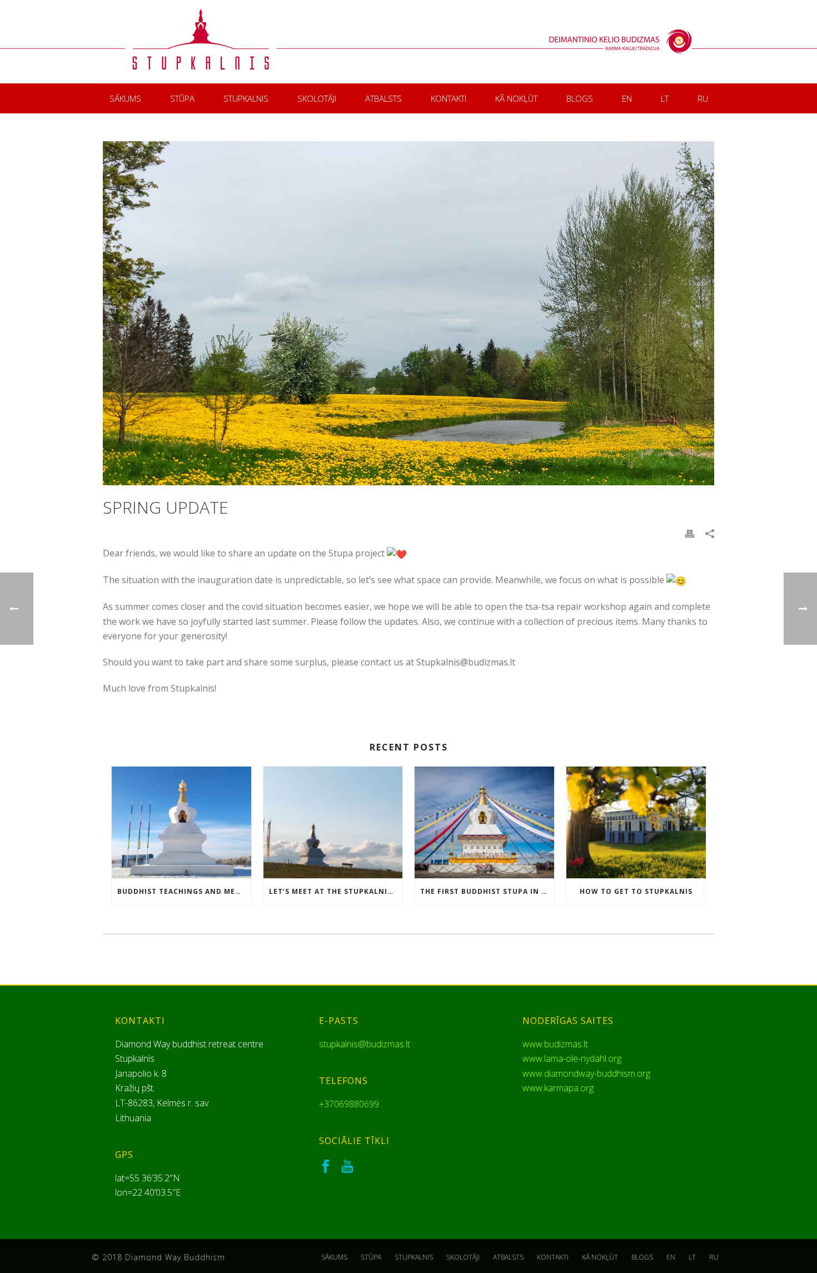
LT (665, 98)
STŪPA (182, 98)
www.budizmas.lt (555, 1044)
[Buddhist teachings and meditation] (181, 822)
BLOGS (579, 98)
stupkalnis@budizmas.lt (364, 1044)
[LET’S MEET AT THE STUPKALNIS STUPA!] (333, 822)
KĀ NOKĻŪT (516, 98)
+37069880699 (349, 1104)
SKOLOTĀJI (316, 98)
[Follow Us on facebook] (325, 1167)
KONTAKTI (448, 98)
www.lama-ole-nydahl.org (571, 1058)
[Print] (689, 533)
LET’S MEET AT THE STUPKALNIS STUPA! (336, 891)
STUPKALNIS (245, 98)
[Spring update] (408, 313)
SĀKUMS (125, 98)
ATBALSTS (383, 98)
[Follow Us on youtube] (347, 1167)
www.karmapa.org (558, 1088)
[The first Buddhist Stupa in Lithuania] (484, 822)
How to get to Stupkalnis (636, 891)
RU (703, 98)
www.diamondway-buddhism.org (586, 1073)
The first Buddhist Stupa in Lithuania (487, 891)
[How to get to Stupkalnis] (636, 822)
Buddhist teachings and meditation (184, 891)
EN (627, 98)
